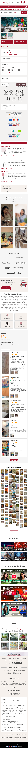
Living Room (4, 724)
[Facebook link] (19, 663)
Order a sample (21, 84)
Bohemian (3, 708)
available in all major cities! (14, 9)
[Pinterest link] (21, 663)
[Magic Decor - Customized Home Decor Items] (7, 2)
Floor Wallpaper (16, 726)
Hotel (25, 710)
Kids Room (10, 704)
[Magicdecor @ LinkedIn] (20, 631)
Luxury (22, 729)
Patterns (13, 711)
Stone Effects (15, 715)
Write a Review (5, 348)
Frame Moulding (17, 729)
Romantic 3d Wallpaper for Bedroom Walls (10, 721)
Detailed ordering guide (6, 168)
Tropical (3, 705)
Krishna (15, 722)
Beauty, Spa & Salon (18, 707)
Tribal (3, 716)
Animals (7, 707)
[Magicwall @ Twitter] (17, 631)
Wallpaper (6, 108)
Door (12, 729)
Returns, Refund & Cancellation (19, 658)
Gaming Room (20, 724)
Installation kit (7, 74)
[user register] (26, 7)
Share (4, 47)
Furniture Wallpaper (5, 727)
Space (10, 715)
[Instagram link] (15, 663)
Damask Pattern (4, 710)
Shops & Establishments (17, 713)
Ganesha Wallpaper (5, 722)
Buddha (11, 722)
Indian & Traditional (17, 705)
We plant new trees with (14, 690)
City (22, 708)
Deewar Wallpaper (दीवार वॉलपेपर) (8, 718)
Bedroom (19, 722)
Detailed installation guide (6, 181)
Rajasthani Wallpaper (6, 719)
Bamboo (11, 707)
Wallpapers (4, 699)
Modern (3, 730)
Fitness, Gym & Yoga (6, 729)
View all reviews (14, 460)
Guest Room (10, 726)
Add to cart (5, 84)
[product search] (18, 2)
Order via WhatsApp (4, 42)
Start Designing (5, 288)
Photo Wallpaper (22, 730)
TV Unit (16, 730)
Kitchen (8, 724)
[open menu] (26, 2)
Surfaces (23, 715)
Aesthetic (15, 704)
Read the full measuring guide (7, 155)
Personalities (12, 727)
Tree (23, 707)
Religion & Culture (19, 711)
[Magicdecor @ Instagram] (15, 631)
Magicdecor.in (12, 744)
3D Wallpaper (4, 704)
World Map (11, 705)
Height (13, 67)
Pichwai (12, 730)
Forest (13, 710)
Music (10, 711)
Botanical (8, 708)
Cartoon (15, 708)
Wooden (10, 716)
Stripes (19, 715)
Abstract (3, 707)
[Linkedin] (17, 663)
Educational (18, 727)
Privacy (16, 660)
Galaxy (16, 710)
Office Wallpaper (5, 715)
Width (3, 67)
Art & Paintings (20, 704)
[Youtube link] (13, 663)
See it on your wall (19, 42)
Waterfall (14, 716)
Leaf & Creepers (5, 711)
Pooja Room (13, 724)
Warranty (21, 660)
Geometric (20, 710)
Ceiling (19, 708)
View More (14, 532)
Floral (9, 710)
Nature (23, 705)
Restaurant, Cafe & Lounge (7, 713)
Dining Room (4, 726)
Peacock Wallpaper (19, 718)
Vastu (7, 705)
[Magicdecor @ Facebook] (22, 631)
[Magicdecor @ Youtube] (12, 631)
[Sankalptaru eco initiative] (14, 693)
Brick (12, 708)
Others (7, 106)
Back (25, 12)
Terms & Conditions (9, 660)
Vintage (6, 716)
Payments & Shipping (6, 658)
